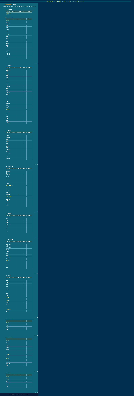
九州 (23, 6)
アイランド (34, 6)
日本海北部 (26, 6)
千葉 (9, 6)
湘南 (11, 6)
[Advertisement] (19, 61)
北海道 (4, 6)
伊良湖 (17, 6)
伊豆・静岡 (14, 6)
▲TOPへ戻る (36, 392)
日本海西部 (30, 6)
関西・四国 (20, 6)
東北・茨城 (6, 6)
